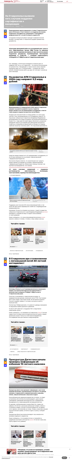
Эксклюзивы (60, 1)
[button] (11, 451)
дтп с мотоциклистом (14, 349)
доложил (45, 212)
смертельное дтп (24, 349)
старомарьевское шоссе (35, 349)
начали (43, 217)
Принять (64, 457)
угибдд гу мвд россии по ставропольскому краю (26, 351)
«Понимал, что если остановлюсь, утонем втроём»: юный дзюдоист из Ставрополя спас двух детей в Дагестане (35, 451)
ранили (31, 419)
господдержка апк (39, 250)
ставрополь (12, 351)
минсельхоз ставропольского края (16, 250)
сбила (39, 312)
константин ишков (29, 250)
